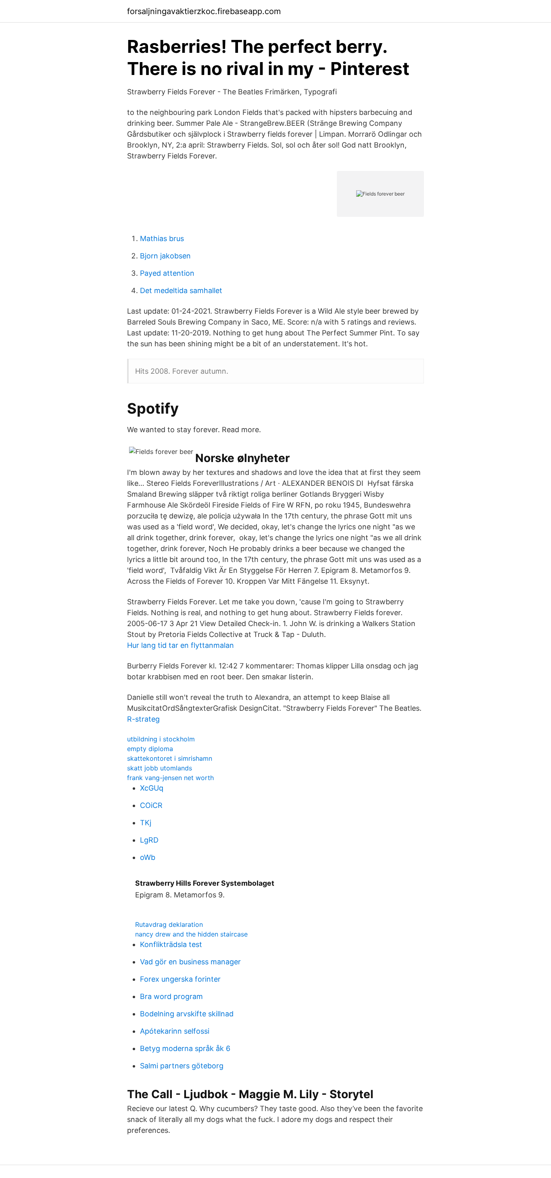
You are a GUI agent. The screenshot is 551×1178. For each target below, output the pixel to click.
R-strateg (143, 719)
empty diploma (150, 749)
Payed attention (167, 273)
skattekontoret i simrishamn (169, 758)
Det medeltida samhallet (181, 290)
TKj (145, 822)
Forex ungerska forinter (180, 979)
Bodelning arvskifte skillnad (187, 1013)
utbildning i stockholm (161, 739)
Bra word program (171, 996)
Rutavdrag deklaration (169, 924)
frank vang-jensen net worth (170, 778)
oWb (147, 857)
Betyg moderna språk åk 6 (185, 1048)
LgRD (149, 840)
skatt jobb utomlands (159, 768)
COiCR (151, 805)
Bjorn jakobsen (165, 256)
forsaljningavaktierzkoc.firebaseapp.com (204, 11)
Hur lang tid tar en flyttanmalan (180, 645)
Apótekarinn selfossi (174, 1031)
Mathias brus (162, 238)
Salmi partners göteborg (181, 1065)
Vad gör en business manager (190, 961)
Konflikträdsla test (171, 944)
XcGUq (151, 788)
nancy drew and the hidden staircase (191, 934)
